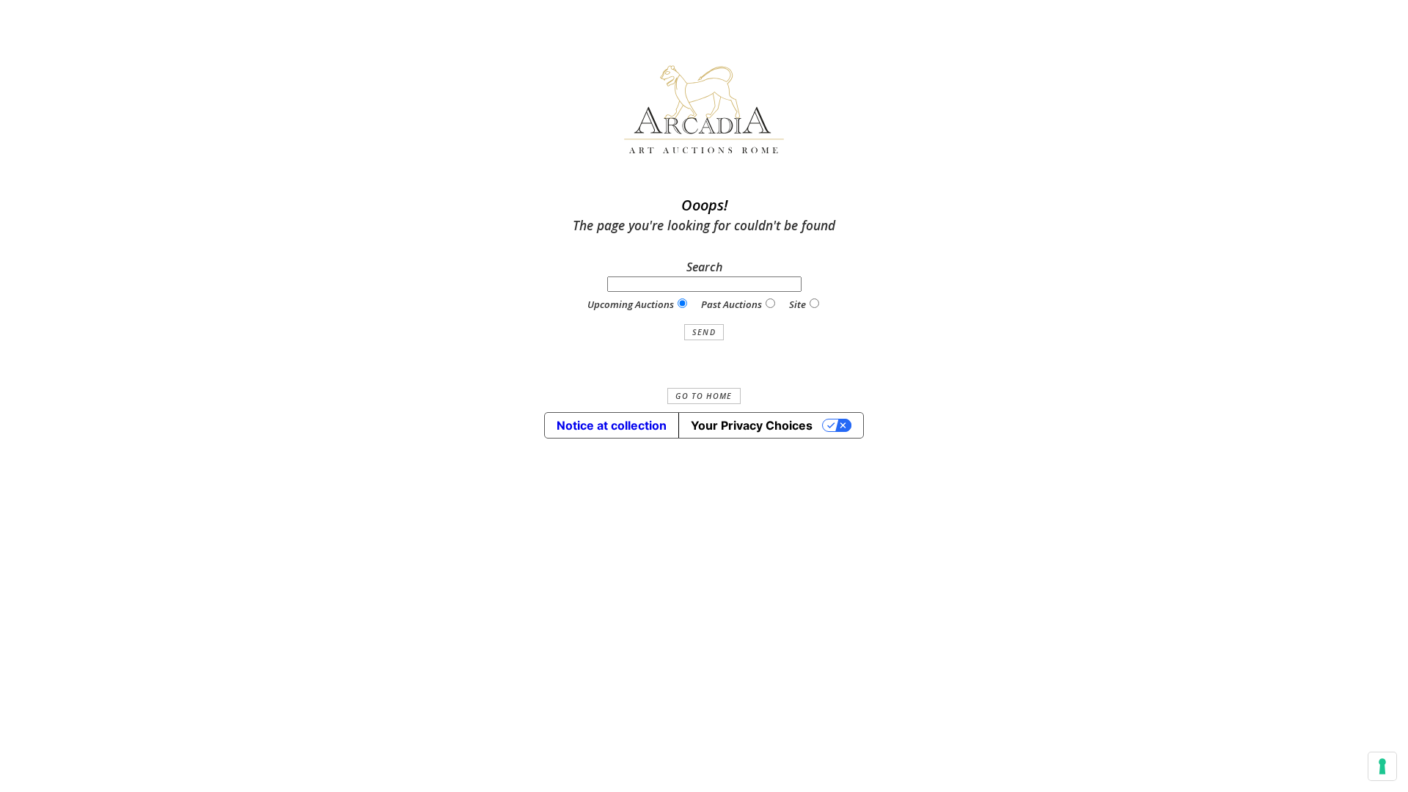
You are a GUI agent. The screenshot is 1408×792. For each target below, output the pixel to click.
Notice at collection (612, 425)
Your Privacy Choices (752, 425)
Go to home (703, 396)
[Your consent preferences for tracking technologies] (1382, 766)
